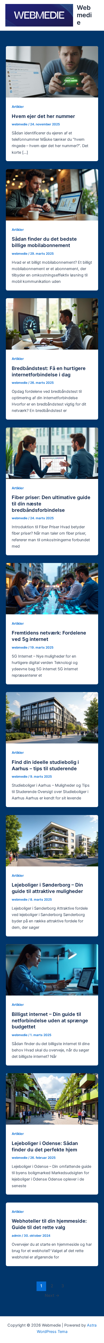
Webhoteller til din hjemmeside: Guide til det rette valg (49, 1224)
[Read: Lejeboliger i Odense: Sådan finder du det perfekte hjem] (52, 1098)
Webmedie (84, 15)
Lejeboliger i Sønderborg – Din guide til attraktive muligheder (47, 888)
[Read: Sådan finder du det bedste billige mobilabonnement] (52, 194)
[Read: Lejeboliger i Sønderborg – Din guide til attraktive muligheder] (52, 840)
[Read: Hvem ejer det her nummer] (52, 71)
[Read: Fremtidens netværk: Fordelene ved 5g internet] (52, 588)
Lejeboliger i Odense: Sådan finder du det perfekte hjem (45, 1146)
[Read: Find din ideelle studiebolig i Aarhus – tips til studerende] (52, 717)
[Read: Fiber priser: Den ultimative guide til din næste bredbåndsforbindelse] (52, 453)
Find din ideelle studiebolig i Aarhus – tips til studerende (45, 765)
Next (52, 1295)
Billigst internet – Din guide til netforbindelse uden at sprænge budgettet (50, 1020)
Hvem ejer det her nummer (43, 116)
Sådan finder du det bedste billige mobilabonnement (44, 242)
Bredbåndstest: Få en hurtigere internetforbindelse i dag (49, 371)
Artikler (18, 107)
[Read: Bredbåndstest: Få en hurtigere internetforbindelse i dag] (52, 323)
